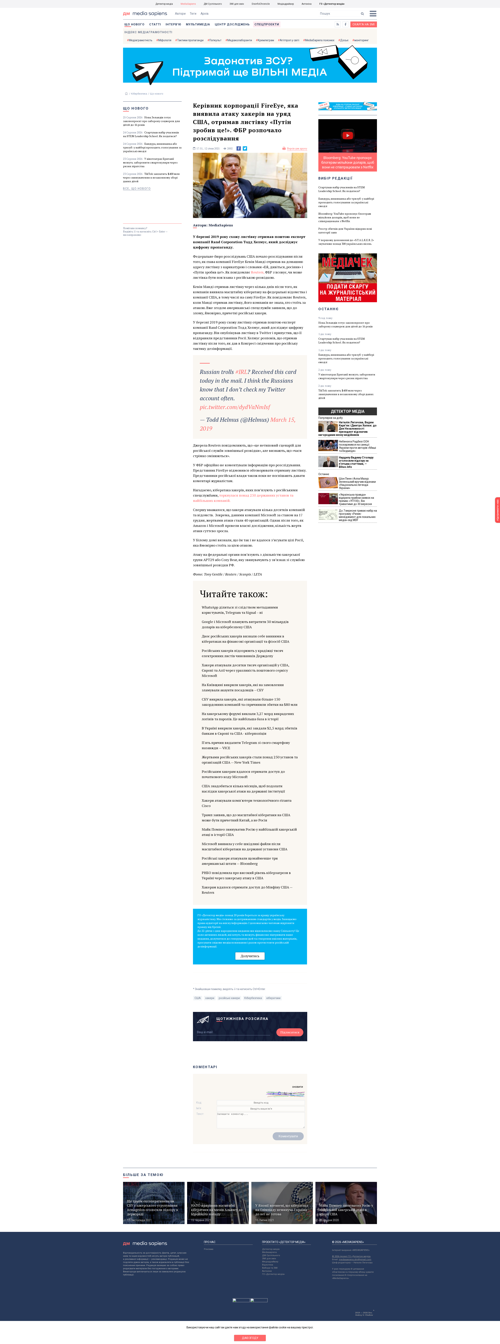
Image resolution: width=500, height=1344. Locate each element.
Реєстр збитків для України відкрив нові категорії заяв (345, 230)
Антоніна (307, 4)
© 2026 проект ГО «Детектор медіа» (351, 1256)
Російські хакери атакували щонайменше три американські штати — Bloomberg (240, 861)
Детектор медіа (164, 4)
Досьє (344, 40)
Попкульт (215, 40)
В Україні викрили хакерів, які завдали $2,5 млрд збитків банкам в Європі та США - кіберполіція (249, 731)
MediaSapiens (188, 4)
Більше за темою (143, 1175)
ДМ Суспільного (213, 4)
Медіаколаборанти (239, 40)
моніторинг (361, 40)
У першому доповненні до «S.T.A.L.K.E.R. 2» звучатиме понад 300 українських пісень (346, 242)
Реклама (208, 1249)
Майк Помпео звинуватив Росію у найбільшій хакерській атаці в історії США (249, 832)
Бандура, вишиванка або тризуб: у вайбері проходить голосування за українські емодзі (152, 147)
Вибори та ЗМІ (270, 1268)
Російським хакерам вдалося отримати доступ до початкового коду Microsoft (243, 774)
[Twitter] (245, 148)
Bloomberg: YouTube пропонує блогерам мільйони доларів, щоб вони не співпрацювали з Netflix (344, 217)
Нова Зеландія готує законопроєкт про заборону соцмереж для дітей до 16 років (151, 121)
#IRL (241, 372)
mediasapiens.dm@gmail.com (355, 1259)
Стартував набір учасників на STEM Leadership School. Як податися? (151, 134)
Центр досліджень (232, 24)
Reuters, (257, 272)
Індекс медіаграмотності (148, 32)
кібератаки (273, 998)
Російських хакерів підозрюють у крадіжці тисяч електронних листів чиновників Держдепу (242, 653)
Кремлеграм (266, 40)
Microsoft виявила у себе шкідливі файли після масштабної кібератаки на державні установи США (244, 846)
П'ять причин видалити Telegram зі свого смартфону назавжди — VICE (246, 745)
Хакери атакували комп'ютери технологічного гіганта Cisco (246, 803)
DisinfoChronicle (261, 4)
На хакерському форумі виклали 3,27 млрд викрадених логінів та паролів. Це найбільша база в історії (248, 716)
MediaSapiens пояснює (319, 40)
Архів (205, 13)
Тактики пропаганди (190, 40)
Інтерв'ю (173, 24)
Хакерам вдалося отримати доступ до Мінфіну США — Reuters (247, 890)
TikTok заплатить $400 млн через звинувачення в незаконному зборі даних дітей (151, 177)
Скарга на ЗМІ (364, 24)
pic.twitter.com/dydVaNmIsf (235, 407)
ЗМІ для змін (236, 4)
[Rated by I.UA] (241, 1301)
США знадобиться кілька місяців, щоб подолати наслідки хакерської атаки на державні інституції (243, 789)
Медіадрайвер (286, 4)
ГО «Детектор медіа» (332, 4)
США (198, 998)
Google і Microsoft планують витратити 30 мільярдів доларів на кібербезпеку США (245, 624)
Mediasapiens (269, 1252)
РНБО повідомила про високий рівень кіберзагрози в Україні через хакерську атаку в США (246, 875)
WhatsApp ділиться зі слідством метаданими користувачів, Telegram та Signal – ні (240, 610)
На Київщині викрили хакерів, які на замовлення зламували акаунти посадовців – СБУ (243, 687)
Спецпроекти (266, 24)
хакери (209, 998)
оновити (297, 1086)
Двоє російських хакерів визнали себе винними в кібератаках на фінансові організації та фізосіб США (245, 639)
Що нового (134, 24)
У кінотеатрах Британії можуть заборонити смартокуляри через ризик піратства (150, 162)
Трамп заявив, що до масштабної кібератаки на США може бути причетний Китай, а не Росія (246, 817)
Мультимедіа (198, 24)
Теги (193, 13)
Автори (180, 13)
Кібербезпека (139, 93)
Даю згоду (250, 1338)
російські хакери (229, 998)
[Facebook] (239, 148)
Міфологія (164, 40)
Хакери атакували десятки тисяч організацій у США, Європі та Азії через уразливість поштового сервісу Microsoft (245, 670)
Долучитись (250, 956)
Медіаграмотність (140, 40)
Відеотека (267, 1265)
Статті (155, 24)
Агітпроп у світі (289, 40)
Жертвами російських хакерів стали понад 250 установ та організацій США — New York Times (250, 760)
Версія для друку (297, 148)
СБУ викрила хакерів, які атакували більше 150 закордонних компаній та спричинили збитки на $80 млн (249, 702)
